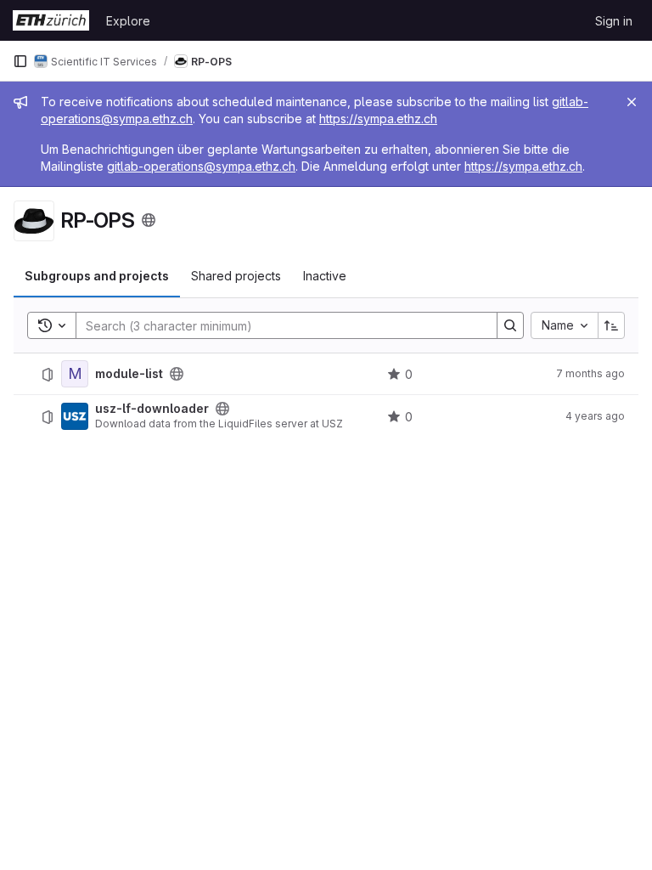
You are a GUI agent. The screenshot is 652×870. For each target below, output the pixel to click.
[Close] (631, 102)
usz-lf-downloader (152, 408)
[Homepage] (51, 20)
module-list (129, 374)
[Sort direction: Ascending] (611, 325)
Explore (128, 21)
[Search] (510, 325)
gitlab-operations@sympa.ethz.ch (201, 166)
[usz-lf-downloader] (74, 416)
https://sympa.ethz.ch (378, 118)
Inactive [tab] (324, 275)
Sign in (613, 21)
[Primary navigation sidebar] (20, 61)
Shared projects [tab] (236, 275)
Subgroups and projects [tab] (97, 275)
